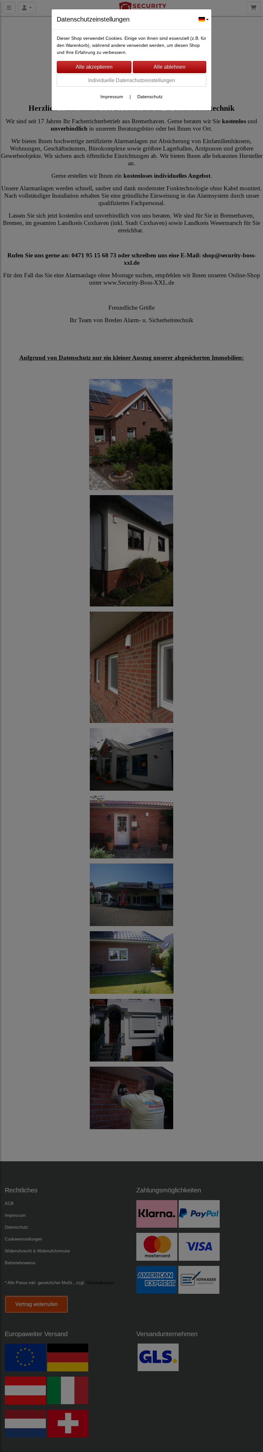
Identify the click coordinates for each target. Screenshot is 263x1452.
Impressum (111, 96)
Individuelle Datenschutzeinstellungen (131, 80)
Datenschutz (150, 96)
